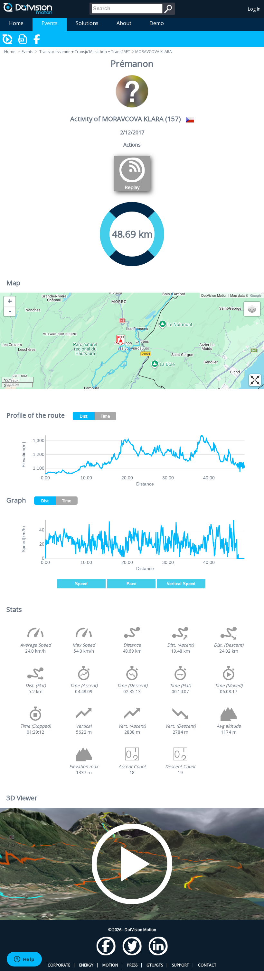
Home (16, 23)
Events (50, 23)
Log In (254, 9)
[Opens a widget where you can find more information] (24, 960)
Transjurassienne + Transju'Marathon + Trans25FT (84, 51)
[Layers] (252, 309)
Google (255, 295)
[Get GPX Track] (22, 39)
